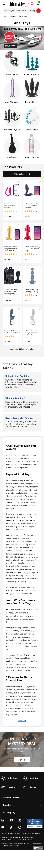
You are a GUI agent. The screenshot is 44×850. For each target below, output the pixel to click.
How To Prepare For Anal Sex (19, 418)
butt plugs (18, 693)
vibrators (27, 693)
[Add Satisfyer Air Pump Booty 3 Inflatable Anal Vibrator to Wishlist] (40, 309)
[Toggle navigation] (4, 3)
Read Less (22, 720)
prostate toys (11, 696)
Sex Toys (13, 17)
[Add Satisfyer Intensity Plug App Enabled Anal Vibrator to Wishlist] (19, 225)
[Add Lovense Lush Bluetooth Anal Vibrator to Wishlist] (19, 182)
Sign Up (22, 759)
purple (30, 557)
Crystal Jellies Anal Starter (19, 670)
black (11, 560)
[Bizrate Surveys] (39, 826)
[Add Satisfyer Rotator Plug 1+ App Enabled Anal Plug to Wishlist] (40, 225)
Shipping (11, 787)
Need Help (33, 778)
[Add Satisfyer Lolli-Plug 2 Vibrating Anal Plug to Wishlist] (40, 268)
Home (5, 17)
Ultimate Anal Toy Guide (17, 376)
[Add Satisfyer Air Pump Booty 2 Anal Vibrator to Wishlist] (19, 309)
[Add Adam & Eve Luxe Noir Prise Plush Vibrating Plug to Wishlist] (19, 268)
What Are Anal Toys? (15, 398)
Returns (32, 787)
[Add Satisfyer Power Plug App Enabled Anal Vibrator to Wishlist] (40, 182)
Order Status (12, 778)
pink (36, 557)
